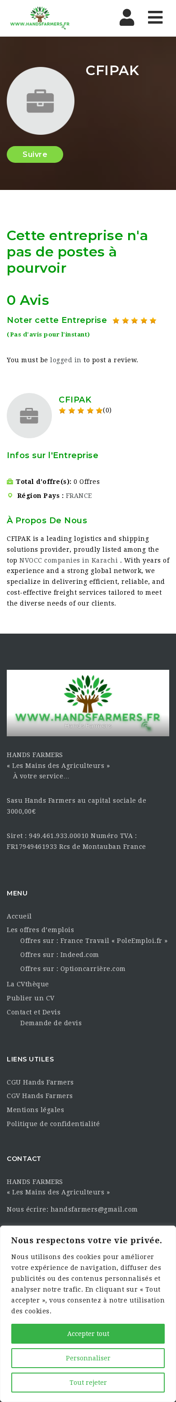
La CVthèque (28, 984)
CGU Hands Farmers (40, 1082)
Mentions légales (35, 1109)
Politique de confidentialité (53, 1123)
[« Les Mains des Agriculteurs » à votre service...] (45, 18)
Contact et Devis (33, 1012)
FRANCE (79, 495)
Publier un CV (31, 998)
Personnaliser (88, 1358)
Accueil (19, 916)
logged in (66, 360)
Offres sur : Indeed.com (59, 954)
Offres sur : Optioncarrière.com (73, 968)
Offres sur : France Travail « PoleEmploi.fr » (94, 940)
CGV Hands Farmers (40, 1095)
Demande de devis (51, 1023)
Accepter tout (88, 1333)
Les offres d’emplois (40, 929)
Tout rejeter (88, 1382)
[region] (88, 1314)
